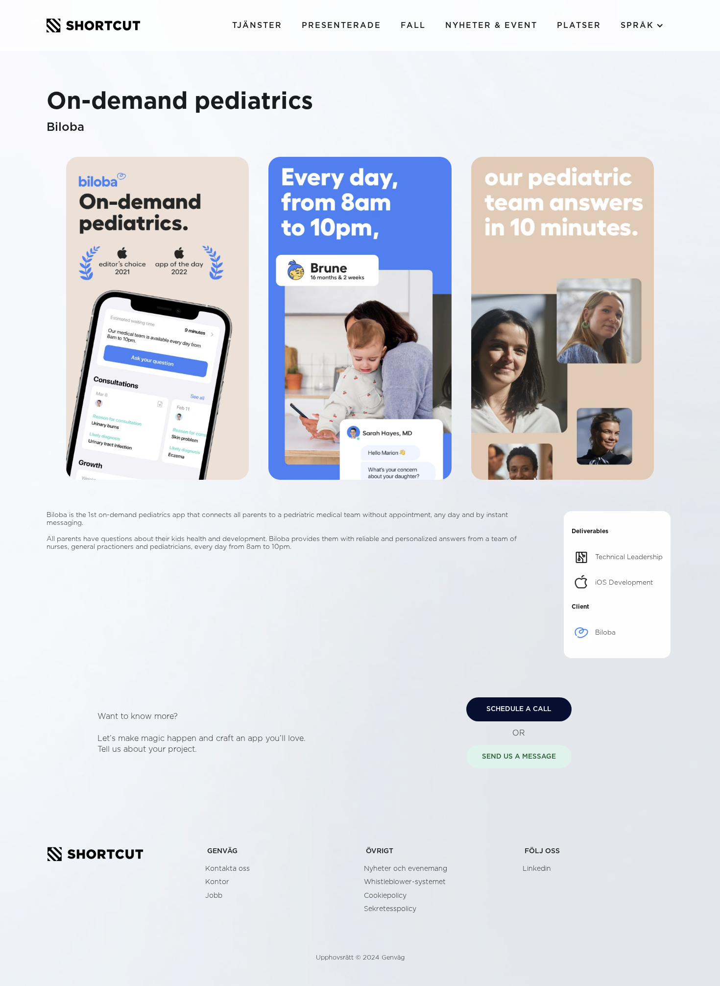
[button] (642, 25)
